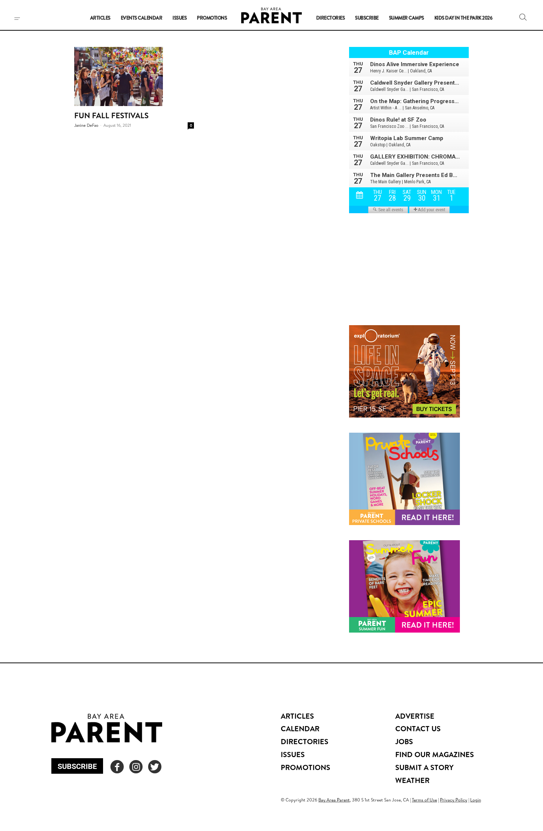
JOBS (404, 741)
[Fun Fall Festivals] (134, 76)
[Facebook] (117, 766)
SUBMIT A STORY (424, 767)
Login (475, 800)
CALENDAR (300, 728)
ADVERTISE (414, 716)
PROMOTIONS (305, 767)
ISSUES (293, 754)
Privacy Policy (453, 800)
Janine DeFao (86, 125)
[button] (523, 17)
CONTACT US (418, 728)
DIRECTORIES (304, 741)
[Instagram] (136, 766)
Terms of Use (424, 800)
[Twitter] (154, 766)
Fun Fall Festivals (111, 115)
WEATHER (412, 780)
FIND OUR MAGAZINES (434, 754)
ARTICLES (297, 716)
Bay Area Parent (334, 800)
